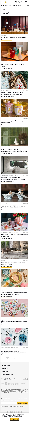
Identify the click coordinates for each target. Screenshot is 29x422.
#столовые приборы (13, 347)
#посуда (3, 62)
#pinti (2, 347)
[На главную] (6, 2)
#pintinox (6, 347)
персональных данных (20, 406)
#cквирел (7, 318)
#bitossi (3, 318)
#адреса (12, 203)
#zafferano (12, 62)
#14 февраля (4, 232)
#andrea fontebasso (10, 288)
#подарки (9, 232)
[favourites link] (22, 2)
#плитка (3, 147)
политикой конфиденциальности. (16, 416)
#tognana (3, 288)
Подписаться (22, 403)
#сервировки (15, 232)
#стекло (7, 62)
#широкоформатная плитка (7, 175)
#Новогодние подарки (6, 90)
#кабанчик (8, 147)
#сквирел (3, 203)
